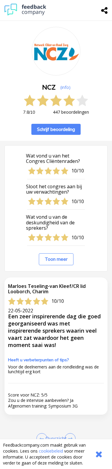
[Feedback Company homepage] (25, 13)
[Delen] (104, 10)
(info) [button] (65, 87)
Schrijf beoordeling (56, 129)
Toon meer (56, 259)
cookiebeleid (51, 451)
